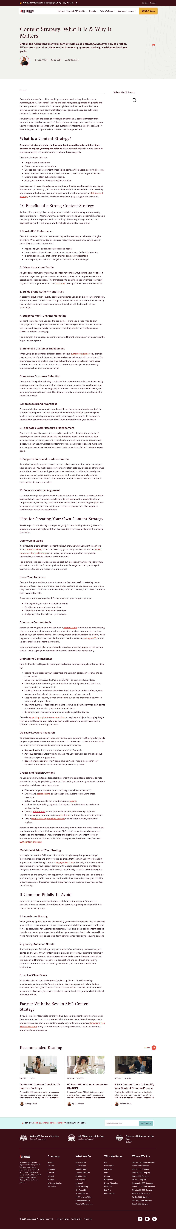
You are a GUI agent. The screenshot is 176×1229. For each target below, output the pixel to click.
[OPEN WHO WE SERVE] (115, 11)
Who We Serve (113, 1156)
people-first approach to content (48, 818)
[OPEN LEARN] (135, 11)
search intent (43, 793)
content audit (70, 627)
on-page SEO (89, 638)
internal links (39, 811)
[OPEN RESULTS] (97, 11)
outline (72, 801)
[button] (153, 45)
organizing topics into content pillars (47, 717)
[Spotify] (154, 1219)
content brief (63, 815)
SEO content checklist (31, 841)
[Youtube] (147, 1219)
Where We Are (141, 1156)
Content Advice (71, 60)
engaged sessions (65, 862)
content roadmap (33, 549)
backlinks (60, 283)
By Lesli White (41, 60)
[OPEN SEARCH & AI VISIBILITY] (86, 11)
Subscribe (146, 1123)
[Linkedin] (140, 1219)
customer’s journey (80, 353)
